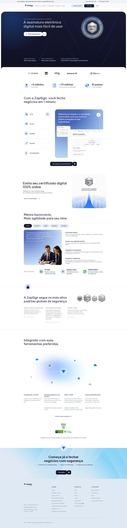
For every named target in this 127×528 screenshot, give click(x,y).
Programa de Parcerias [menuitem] (97, 500)
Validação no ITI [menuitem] (56, 508)
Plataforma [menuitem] (38, 5)
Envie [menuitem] (75, 493)
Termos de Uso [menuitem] (55, 495)
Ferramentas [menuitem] (94, 493)
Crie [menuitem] (75, 490)
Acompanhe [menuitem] (77, 500)
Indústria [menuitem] (44, 5)
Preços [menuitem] (63, 5)
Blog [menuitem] (92, 495)
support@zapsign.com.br (30, 507)
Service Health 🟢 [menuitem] (79, 503)
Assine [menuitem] (76, 498)
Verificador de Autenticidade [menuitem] (59, 506)
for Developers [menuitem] (95, 490)
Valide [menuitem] (76, 495)
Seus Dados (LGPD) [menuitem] (57, 500)
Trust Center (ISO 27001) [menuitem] (58, 503)
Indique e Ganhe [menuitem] (95, 498)
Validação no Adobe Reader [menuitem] (59, 511)
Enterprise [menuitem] (57, 5)
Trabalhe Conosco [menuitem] (56, 493)
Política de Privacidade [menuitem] (58, 498)
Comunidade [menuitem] (50, 5)
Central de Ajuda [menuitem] (78, 506)
